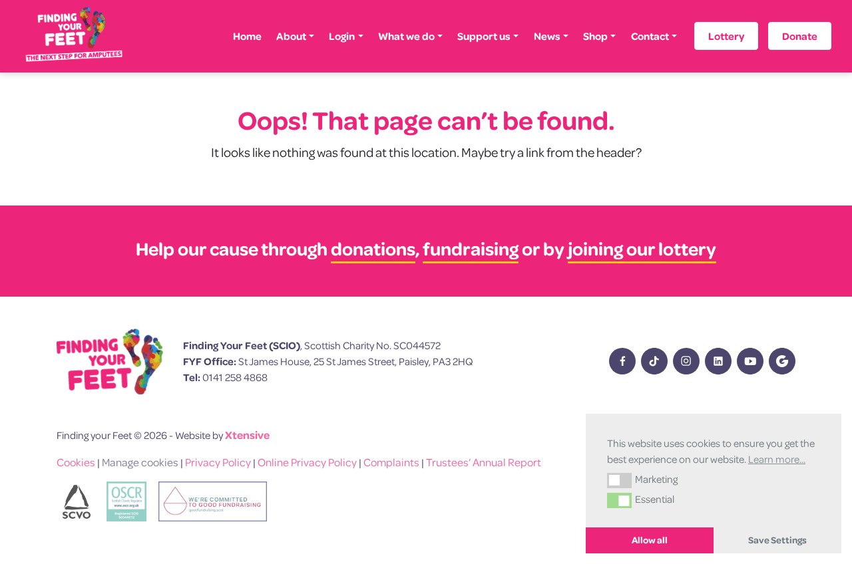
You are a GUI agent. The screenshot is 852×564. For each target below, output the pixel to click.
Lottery (726, 36)
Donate (799, 36)
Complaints (391, 462)
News (547, 36)
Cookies (76, 462)
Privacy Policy (218, 462)
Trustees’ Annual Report (483, 462)
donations (373, 248)
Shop (595, 36)
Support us (484, 36)
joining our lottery (642, 248)
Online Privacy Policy (307, 462)
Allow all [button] (650, 540)
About (291, 36)
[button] (619, 480)
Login (342, 36)
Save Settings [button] (777, 540)
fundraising (471, 248)
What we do (406, 36)
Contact (650, 36)
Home (247, 36)
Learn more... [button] (776, 459)
